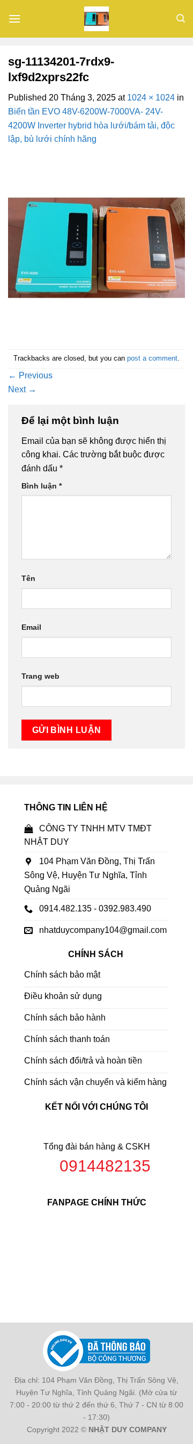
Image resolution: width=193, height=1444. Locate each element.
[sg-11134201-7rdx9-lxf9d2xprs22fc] (96, 247)
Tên (28, 578)
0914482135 (105, 1166)
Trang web (40, 676)
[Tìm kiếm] (180, 18)
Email (31, 627)
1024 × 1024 (151, 97)
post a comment (152, 358)
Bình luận (41, 486)
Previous (30, 375)
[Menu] (14, 18)
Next (22, 389)
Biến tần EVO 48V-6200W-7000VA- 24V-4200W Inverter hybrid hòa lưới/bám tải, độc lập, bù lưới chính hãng (91, 125)
